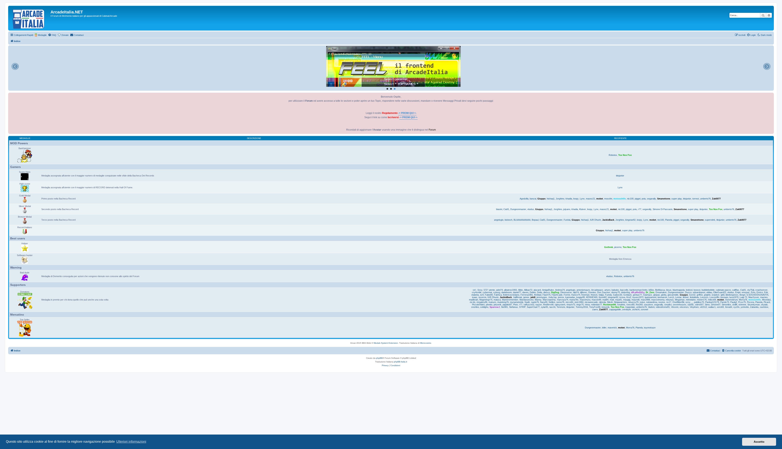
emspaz (746, 292)
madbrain (473, 299)
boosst (697, 290)
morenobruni (731, 299)
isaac (474, 297)
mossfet (608, 198)
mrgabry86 (482, 302)
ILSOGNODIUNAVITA (757, 295)
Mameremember (510, 299)
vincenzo (684, 307)
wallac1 (712, 307)
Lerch (671, 297)
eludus (530, 209)
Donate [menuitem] (65, 35)
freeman (585, 295)
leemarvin (662, 297)
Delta (539, 292)
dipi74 (576, 292)
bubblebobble (708, 290)
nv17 (668, 302)
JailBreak (517, 297)
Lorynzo (704, 297)
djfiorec (583, 292)
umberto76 (705, 198)
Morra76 (743, 299)
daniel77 (517, 292)
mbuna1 (670, 299)
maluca (497, 299)
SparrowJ (495, 307)
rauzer (538, 304)
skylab (764, 304)
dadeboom (506, 292)
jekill (532, 297)
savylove (648, 304)
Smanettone (663, 198)
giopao (656, 295)
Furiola (567, 220)
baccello (624, 290)
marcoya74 (562, 299)
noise (642, 302)
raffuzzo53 (529, 304)
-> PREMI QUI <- (407, 113)
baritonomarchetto (638, 290)
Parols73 (724, 302)
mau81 (618, 299)
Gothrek (608, 247)
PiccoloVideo (478, 304)
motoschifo (619, 198)
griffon (700, 295)
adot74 (499, 290)
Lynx (620, 187)
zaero (595, 309)
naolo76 (535, 302)
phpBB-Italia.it (400, 362)
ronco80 (630, 304)
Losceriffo (714, 297)
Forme (567, 295)
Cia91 (506, 209)
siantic (691, 304)
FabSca (498, 295)
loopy (576, 198)
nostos (661, 302)
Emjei (737, 292)
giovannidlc (673, 295)
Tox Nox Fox (625, 155)
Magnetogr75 (485, 299)
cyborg (496, 292)
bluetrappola (679, 290)
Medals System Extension (386, 343)
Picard (767, 302)
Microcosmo (425, 343)
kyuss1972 (638, 297)
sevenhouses (679, 304)
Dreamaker (661, 292)
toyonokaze (650, 327)
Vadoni (651, 307)
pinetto (489, 304)
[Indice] (30, 18)
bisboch (508, 220)
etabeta (475, 295)
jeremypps (542, 297)
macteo (764, 297)
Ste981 (504, 307)
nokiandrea (651, 302)
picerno (618, 247)
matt (612, 299)
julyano (566, 209)
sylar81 (544, 307)
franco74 (575, 295)
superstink (710, 220)
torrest (695, 198)
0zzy (480, 290)
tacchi (552, 307)
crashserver (761, 290)
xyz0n (736, 307)
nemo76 (560, 302)
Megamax (680, 299)
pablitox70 (699, 302)
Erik (766, 292)
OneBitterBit (678, 302)
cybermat (487, 292)
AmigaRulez (548, 290)
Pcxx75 (742, 302)
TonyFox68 (594, 307)
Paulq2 (733, 302)
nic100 (630, 198)
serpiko (668, 304)
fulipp (601, 295)
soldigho (484, 307)
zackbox (764, 307)
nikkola (602, 302)
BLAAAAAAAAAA (522, 220)
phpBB (379, 358)
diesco (546, 292)
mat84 (605, 299)
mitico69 (712, 299)
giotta (663, 295)
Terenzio (561, 307)
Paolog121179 (712, 302)
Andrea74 (560, 290)
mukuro (492, 302)
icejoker (715, 295)
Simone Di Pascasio (662, 209)
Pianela (668, 220)
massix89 (596, 299)
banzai (533, 198)
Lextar (678, 297)
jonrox (561, 297)
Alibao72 (528, 290)
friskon (594, 295)
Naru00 (543, 302)
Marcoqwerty (549, 299)
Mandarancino (527, 299)
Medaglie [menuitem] (42, 35)
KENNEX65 (591, 297)
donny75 (615, 292)
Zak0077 (716, 198)
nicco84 (569, 302)
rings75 (580, 304)
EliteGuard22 (719, 292)
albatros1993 (510, 290)
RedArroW (548, 304)
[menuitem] (52, 35)
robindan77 (596, 304)
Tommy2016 (582, 307)
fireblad (537, 295)
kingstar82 (630, 220)
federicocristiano (511, 295)
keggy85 (580, 297)
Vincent (674, 307)
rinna (587, 304)
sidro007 (699, 304)
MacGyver (753, 297)
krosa (622, 297)
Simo (707, 304)
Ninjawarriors (620, 302)
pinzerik (497, 304)
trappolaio (630, 307)
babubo (615, 290)
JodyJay (552, 297)
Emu (753, 292)
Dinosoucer (566, 292)
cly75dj (750, 290)
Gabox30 (617, 295)
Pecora (750, 302)
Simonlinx (726, 304)
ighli (722, 295)
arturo (607, 290)
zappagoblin (615, 309)
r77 (639, 209)
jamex (526, 297)
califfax (735, 290)
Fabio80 (489, 295)
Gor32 (692, 295)
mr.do (472, 302)
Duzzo (688, 292)
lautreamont (650, 297)
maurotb (636, 299)
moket (599, 198)
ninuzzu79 (633, 302)
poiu (644, 198)
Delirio (533, 292)
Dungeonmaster (518, 209)
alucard (537, 290)
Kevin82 (603, 297)
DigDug (555, 292)
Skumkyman (753, 304)
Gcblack (627, 295)
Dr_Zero (650, 292)
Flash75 (546, 295)
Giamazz (647, 295)
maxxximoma (657, 299)
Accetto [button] (759, 441)
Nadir (527, 302)
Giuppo (541, 198)
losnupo (724, 297)
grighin (707, 295)
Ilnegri (742, 295)
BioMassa (660, 290)
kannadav (570, 297)
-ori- (474, 290)
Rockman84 (609, 304)
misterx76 (702, 299)
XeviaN (728, 307)
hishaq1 (551, 198)
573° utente (489, 290)
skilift (734, 304)
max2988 (645, 299)
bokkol (689, 290)
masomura (585, 299)
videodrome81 (663, 307)
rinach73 (571, 304)
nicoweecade (591, 302)
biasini (499, 209)
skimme (742, 304)
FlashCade (557, 295)
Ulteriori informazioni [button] (131, 441)
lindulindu (694, 297)
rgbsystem (560, 304)
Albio (520, 290)
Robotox (613, 155)
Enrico (760, 292)
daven (525, 292)
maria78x (574, 299)
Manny (538, 299)
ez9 (482, 295)
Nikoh (610, 302)
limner (686, 297)
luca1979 (733, 297)
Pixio (515, 304)
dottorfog (625, 292)
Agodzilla (524, 198)
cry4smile (476, 292)
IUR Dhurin (595, 220)
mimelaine (691, 299)
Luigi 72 (743, 297)
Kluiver (582, 209)
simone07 (715, 304)
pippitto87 (507, 304)
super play (676, 198)
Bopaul (535, 220)
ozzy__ (689, 302)
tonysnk (606, 307)
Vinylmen (694, 307)
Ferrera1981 (527, 295)
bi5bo (651, 290)
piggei (637, 198)
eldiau (709, 292)
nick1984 (578, 302)
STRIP (522, 307)
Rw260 (639, 304)
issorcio (482, 297)
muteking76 (503, 302)
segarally (651, 198)
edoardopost (699, 292)
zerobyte (626, 309)
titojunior (620, 175)
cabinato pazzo (723, 290)
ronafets (621, 304)
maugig (626, 299)
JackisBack (608, 220)
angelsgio (498, 220)
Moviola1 (766, 299)
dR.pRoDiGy (638, 292)
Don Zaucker (603, 292)
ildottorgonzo (732, 295)
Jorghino (560, 198)
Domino (592, 292)
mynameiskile (516, 302)
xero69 (720, 307)
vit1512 (703, 307)
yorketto (745, 307)
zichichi (635, 309)
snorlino (475, 307)
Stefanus (513, 307)
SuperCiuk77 (533, 307)
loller (604, 327)
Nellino (552, 302)
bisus (668, 290)
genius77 (637, 295)
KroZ (628, 297)
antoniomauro (583, 290)
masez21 (590, 198)
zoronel (644, 309)
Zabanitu (754, 307)
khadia (569, 198)
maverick (612, 327)
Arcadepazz (597, 290)
